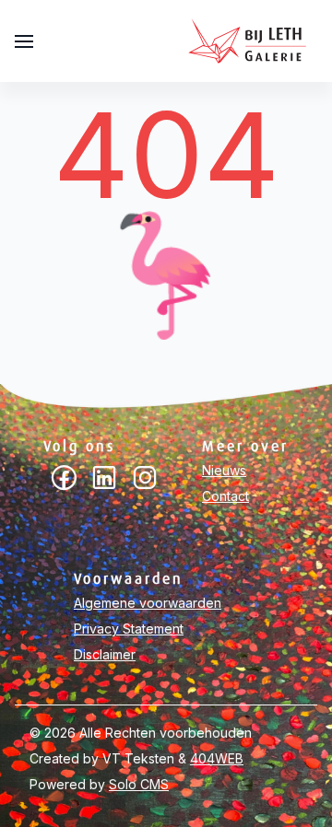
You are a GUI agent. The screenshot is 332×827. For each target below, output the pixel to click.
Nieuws (224, 470)
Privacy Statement (129, 628)
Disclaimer (105, 654)
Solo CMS (139, 784)
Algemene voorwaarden (147, 603)
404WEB (216, 758)
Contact (225, 496)
